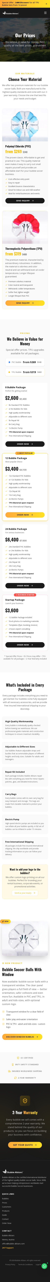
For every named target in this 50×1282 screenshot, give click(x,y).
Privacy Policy (10, 1265)
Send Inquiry (23, 200)
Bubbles (5, 1198)
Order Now (23, 444)
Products (5, 1211)
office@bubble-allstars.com (13, 1243)
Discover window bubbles (20, 1037)
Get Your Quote (23, 1145)
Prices (4, 1202)
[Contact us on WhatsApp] (44, 1266)
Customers (6, 1207)
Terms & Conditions (25, 1265)
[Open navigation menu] (45, 13)
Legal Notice (40, 1265)
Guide (4, 1215)
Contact (5, 1219)
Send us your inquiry (23, 893)
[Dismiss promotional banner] (46, 3)
